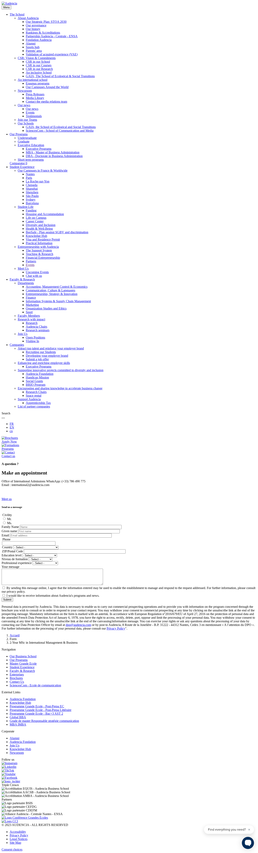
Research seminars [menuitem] (37, 330)
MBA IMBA (18, 724)
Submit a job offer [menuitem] (37, 359)
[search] (3, 418)
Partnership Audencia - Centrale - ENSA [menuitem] (52, 36)
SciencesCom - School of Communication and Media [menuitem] (60, 130)
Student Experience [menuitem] (22, 167)
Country (7, 547)
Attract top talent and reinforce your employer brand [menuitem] (51, 348)
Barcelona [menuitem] (32, 203)
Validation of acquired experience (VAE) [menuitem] (52, 54)
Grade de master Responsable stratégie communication (44, 721)
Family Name (10, 527)
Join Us (14, 745)
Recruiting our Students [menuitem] (41, 352)
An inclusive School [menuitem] (39, 72)
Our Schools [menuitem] (26, 123)
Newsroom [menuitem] (25, 90)
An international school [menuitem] (32, 79)
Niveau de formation (15, 559)
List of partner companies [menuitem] (34, 406)
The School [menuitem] (17, 14)
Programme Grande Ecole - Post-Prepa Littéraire (40, 710)
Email (5, 535)
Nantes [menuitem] (30, 174)
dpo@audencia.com (78, 625)
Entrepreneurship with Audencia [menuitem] (38, 246)
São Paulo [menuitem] (32, 196)
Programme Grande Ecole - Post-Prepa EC (37, 706)
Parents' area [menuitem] (34, 50)
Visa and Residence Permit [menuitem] (43, 239)
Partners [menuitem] (31, 261)
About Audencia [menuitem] (28, 18)
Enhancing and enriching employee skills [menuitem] (44, 363)
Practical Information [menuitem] (39, 243)
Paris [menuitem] (29, 177)
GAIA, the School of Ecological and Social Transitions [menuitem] (61, 127)
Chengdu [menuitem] (31, 185)
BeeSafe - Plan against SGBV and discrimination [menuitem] (57, 232)
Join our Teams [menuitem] (27, 119)
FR (12, 423)
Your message (10, 566)
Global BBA (18, 717)
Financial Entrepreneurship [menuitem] (43, 257)
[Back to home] (9, 3)
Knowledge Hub (20, 702)
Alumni (14, 738)
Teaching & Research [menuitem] (39, 254)
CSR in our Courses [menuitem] (38, 65)
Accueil (15, 635)
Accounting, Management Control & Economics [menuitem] (56, 286)
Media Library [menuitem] (35, 98)
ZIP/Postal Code (12, 551)
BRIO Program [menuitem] (35, 384)
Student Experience (22, 667)
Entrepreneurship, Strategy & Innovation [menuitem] (51, 294)
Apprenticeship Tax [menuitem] (38, 403)
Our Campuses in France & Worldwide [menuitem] (43, 170)
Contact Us (17, 681)
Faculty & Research (22, 671)
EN (12, 427)
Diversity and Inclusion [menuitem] (40, 225)
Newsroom (17, 752)
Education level (11, 555)
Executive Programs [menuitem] (38, 148)
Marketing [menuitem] (32, 305)
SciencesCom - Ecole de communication (35, 685)
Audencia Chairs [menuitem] (36, 326)
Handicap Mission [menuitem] (37, 377)
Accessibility (18, 831)
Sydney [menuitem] (30, 199)
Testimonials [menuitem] (34, 116)
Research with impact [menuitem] (31, 319)
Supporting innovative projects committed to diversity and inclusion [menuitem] (60, 370)
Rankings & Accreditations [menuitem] (43, 32)
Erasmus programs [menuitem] (37, 83)
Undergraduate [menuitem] (27, 138)
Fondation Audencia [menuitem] (39, 40)
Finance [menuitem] (31, 297)
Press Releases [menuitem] (35, 94)
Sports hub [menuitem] (33, 47)
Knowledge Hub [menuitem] (36, 236)
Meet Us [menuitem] (23, 268)
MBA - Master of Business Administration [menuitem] (52, 152)
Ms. (9, 523)
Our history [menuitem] (33, 29)
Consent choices (12, 849)
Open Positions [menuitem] (35, 337)
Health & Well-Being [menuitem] (39, 228)
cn (11, 431)
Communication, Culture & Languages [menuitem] (50, 290)
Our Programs (19, 660)
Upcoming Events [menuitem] (37, 272)
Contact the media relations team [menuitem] (46, 101)
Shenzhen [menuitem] (32, 192)
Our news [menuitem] (24, 105)
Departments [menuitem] (26, 283)
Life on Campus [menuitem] (36, 217)
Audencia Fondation (23, 699)
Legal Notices (18, 839)
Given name (9, 531)
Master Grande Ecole (23, 663)
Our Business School (23, 656)
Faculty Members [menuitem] (29, 315)
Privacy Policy (19, 835)
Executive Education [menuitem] (31, 145)
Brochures (16, 678)
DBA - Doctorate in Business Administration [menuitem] (54, 156)
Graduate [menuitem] (23, 141)
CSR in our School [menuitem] (38, 61)
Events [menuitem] (30, 112)
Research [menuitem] (31, 323)
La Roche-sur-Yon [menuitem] (37, 181)
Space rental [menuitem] (33, 395)
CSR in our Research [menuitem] (39, 69)
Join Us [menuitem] (22, 334)
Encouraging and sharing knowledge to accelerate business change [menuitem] (60, 388)
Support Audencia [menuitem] (29, 399)
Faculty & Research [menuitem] (22, 279)
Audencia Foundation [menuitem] (39, 373)
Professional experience (17, 563)
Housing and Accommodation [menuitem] (45, 214)
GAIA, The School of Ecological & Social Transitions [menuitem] (60, 76)
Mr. (9, 519)
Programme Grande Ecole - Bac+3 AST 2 (36, 713)
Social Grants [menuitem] (34, 381)
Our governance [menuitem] (36, 25)
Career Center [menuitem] (35, 221)
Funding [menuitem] (31, 210)
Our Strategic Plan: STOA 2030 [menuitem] (46, 21)
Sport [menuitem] (29, 312)
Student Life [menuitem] (25, 207)
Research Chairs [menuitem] (36, 392)
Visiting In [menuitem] (32, 341)
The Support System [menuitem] (39, 250)
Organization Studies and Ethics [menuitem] (46, 308)
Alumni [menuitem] (30, 43)
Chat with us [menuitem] (34, 275)
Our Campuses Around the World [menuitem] (47, 87)
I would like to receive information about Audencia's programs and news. (52, 595)
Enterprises (17, 674)
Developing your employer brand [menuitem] (47, 355)
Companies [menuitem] (17, 344)
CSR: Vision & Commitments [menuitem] (37, 58)
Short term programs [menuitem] (31, 159)
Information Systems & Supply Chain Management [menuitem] (58, 301)
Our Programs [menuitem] (19, 134)
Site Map (15, 842)
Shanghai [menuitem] (32, 188)
